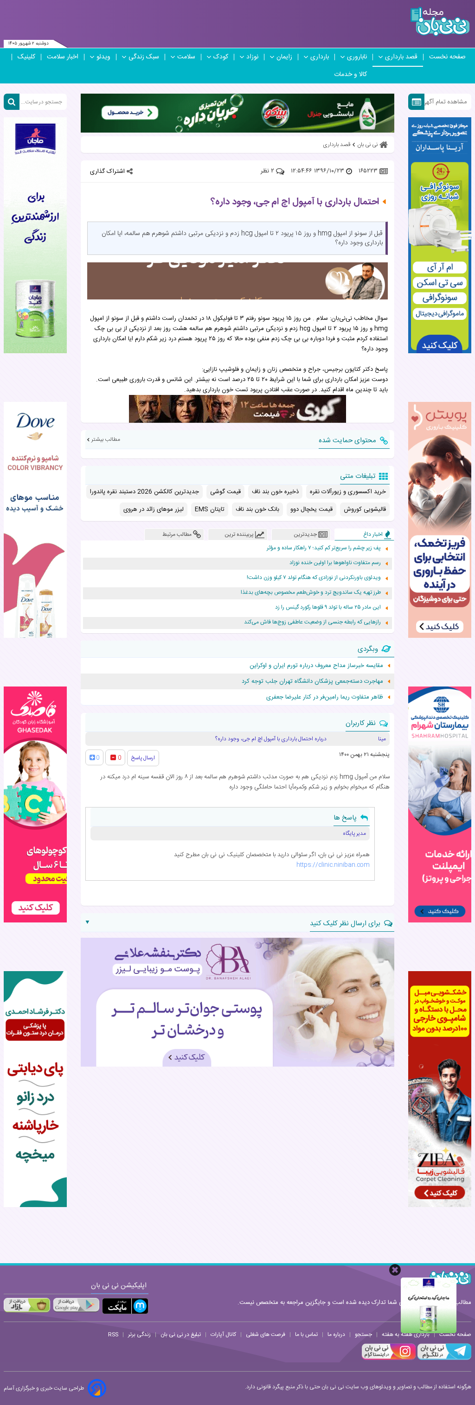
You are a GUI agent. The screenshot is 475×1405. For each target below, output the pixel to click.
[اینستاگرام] (389, 1359)
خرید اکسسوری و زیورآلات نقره (348, 492)
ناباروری (357, 57)
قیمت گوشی (225, 492)
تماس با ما (306, 1334)
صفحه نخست (447, 57)
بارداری (319, 57)
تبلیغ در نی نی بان (180, 1334)
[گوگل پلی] (76, 1305)
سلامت (186, 57)
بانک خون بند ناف (257, 509)
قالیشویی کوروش (365, 509)
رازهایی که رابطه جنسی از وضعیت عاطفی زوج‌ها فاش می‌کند (312, 622)
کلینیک (26, 57)
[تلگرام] (443, 1359)
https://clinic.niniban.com (333, 865)
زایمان (284, 57)
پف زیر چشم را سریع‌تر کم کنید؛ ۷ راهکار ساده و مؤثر (324, 548)
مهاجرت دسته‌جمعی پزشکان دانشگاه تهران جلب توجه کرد (312, 681)
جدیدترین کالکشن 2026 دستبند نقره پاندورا (144, 492)
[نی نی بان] (440, 21)
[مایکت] (125, 1306)
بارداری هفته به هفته (406, 1334)
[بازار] (27, 1305)
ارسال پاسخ (143, 758)
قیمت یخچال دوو (311, 509)
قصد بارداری (401, 57)
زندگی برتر (139, 1334)
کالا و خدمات (350, 74)
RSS (113, 1334)
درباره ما (336, 1334)
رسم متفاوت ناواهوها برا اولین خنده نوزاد (335, 563)
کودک (220, 57)
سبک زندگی (143, 57)
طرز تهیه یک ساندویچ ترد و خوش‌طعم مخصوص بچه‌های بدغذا (311, 592)
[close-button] (395, 1270)
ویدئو (103, 57)
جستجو (363, 1334)
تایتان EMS (210, 509)
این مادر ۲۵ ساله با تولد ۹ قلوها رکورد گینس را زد (328, 607)
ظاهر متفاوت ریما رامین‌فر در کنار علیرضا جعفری (324, 697)
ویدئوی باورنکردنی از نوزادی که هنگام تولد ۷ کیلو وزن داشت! (314, 577)
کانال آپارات (223, 1334)
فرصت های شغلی (265, 1334)
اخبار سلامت (62, 57)
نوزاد (252, 57)
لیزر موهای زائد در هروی (153, 509)
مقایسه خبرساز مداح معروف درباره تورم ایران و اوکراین (316, 666)
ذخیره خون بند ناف (275, 492)
